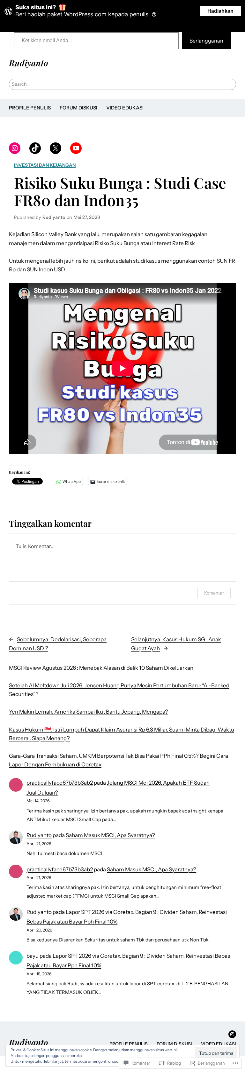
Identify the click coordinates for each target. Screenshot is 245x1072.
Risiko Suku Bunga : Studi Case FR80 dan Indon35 (120, 191)
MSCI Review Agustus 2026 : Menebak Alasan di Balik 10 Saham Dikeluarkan (101, 668)
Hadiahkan (220, 11)
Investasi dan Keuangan (45, 165)
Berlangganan (206, 40)
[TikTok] (35, 148)
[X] (55, 148)
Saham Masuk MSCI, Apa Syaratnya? (110, 835)
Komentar (214, 593)
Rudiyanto (28, 62)
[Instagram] (14, 148)
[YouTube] (76, 148)
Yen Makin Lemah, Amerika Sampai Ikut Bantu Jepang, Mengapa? (88, 711)
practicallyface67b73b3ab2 (59, 783)
